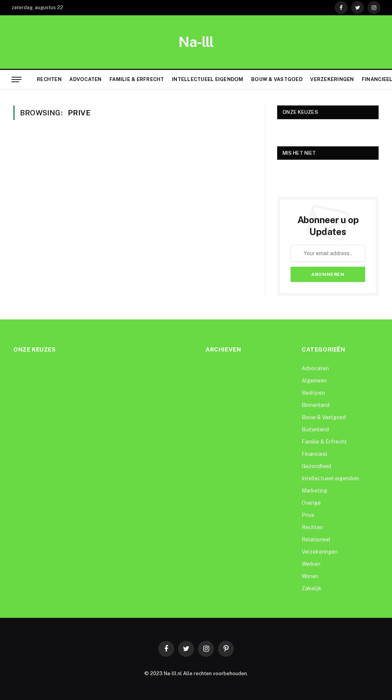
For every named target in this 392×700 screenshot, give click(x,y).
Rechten (49, 79)
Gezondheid (316, 466)
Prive (308, 515)
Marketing (314, 491)
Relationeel (316, 539)
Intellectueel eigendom (207, 79)
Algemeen (314, 381)
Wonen (310, 576)
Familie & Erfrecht (136, 79)
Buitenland (315, 429)
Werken (311, 564)
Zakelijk (312, 588)
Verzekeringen (332, 79)
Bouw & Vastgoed (276, 79)
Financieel (314, 454)
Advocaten (85, 79)
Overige (311, 503)
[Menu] (16, 79)
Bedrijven (313, 393)
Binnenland (316, 405)
